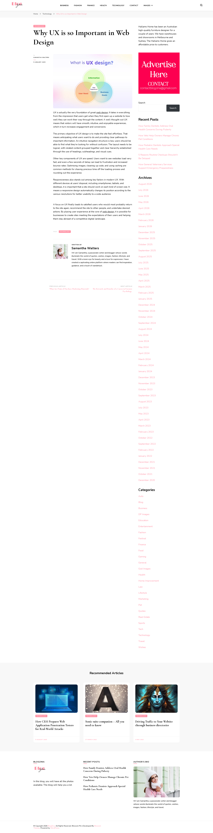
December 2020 (146, 480)
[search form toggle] (201, 5)
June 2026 (143, 196)
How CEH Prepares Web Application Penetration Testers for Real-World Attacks (54, 725)
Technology (118, 5)
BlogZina (51, 826)
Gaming (142, 556)
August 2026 (145, 184)
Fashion (78, 5)
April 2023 (144, 419)
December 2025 (146, 232)
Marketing (143, 598)
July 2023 (143, 407)
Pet (140, 604)
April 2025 (144, 280)
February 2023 (146, 431)
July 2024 (143, 335)
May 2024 (143, 347)
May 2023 (143, 413)
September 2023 (147, 395)
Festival (142, 538)
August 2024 (145, 329)
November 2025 (146, 238)
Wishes (142, 647)
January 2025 (145, 298)
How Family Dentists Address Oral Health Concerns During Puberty (104, 770)
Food (140, 550)
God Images (144, 568)
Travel (141, 641)
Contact (134, 5)
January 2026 (145, 226)
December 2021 (146, 462)
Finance (91, 5)
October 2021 (145, 474)
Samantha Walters (41, 57)
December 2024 (146, 304)
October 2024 (145, 316)
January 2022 (145, 455)
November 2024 (146, 310)
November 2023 (146, 383)
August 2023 (145, 401)
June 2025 (143, 268)
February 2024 (146, 365)
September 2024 (147, 323)
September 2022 (147, 443)
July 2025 (143, 262)
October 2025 (145, 244)
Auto (140, 496)
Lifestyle (142, 592)
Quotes (142, 611)
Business (64, 5)
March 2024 (144, 359)
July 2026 (143, 190)
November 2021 (146, 468)
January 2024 (145, 371)
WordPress (54, 828)
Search (141, 102)
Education (143, 520)
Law (140, 586)
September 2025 (147, 250)
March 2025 (144, 286)
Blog (140, 502)
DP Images (143, 514)
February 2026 (146, 220)
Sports (141, 623)
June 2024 (143, 341)
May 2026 (143, 202)
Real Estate (144, 617)
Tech (140, 629)
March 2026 (144, 214)
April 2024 (144, 353)
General (142, 562)
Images (147, 5)
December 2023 (146, 377)
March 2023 (144, 425)
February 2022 (146, 449)
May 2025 (143, 274)
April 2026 (144, 208)
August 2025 (145, 256)
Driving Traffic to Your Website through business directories (154, 723)
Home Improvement (148, 580)
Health (103, 5)
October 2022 (145, 437)
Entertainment (145, 526)
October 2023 (145, 389)
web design (102, 112)
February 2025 (146, 292)
